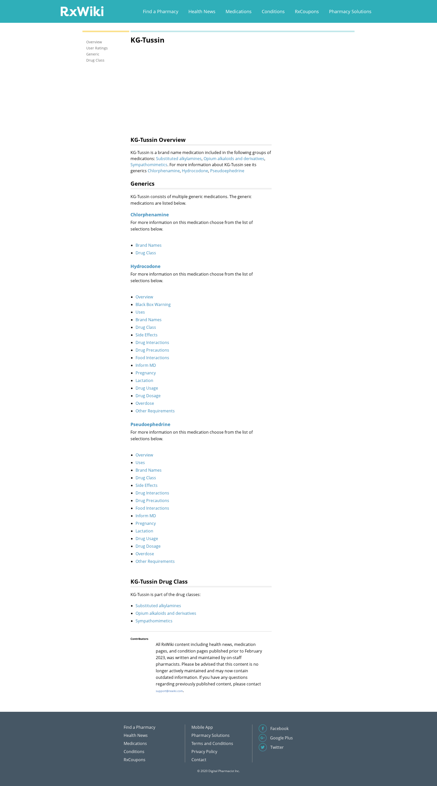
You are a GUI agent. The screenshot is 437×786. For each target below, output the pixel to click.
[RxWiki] (81, 11)
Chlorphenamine (164, 171)
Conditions (273, 11)
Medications (239, 11)
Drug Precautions (152, 350)
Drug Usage (147, 388)
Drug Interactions (152, 342)
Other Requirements (155, 411)
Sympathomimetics (148, 164)
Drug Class (146, 253)
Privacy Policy (204, 751)
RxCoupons (307, 11)
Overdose (145, 403)
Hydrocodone (195, 171)
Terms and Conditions (212, 743)
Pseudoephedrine (227, 171)
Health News (201, 11)
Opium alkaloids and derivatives (234, 158)
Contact (198, 759)
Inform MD (146, 365)
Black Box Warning (153, 304)
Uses (140, 312)
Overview (144, 297)
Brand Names (149, 245)
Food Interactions (152, 357)
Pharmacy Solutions (350, 11)
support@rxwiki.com (169, 691)
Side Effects (147, 335)
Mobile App (202, 727)
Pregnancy (146, 373)
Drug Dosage (148, 395)
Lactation (144, 380)
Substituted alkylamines (179, 158)
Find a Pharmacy (160, 11)
